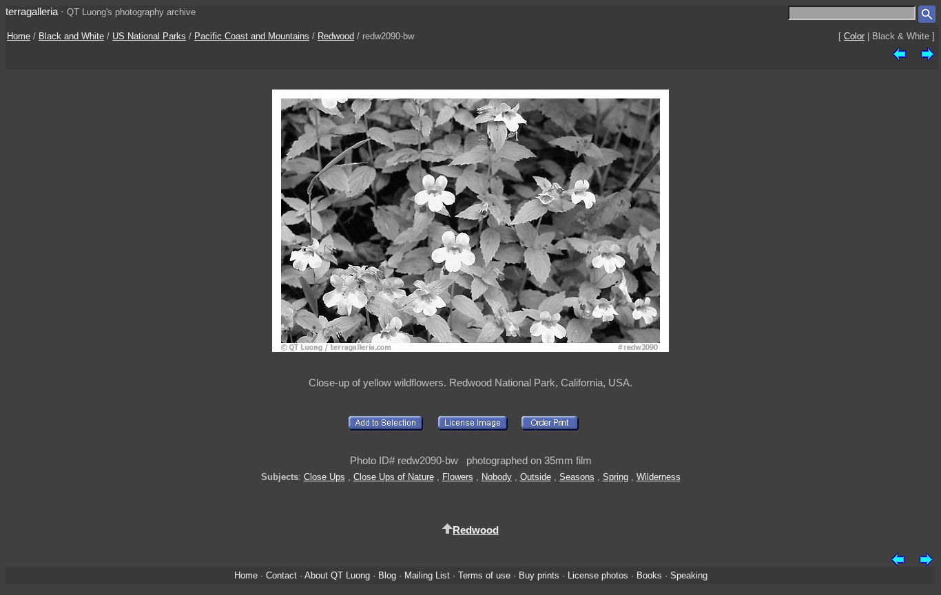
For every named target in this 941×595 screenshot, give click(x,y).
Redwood (336, 36)
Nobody (497, 477)
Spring (615, 477)
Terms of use (484, 575)
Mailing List (427, 575)
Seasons (576, 477)
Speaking (688, 575)
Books (649, 575)
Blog (387, 575)
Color (854, 36)
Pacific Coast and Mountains (251, 36)
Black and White (71, 36)
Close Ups (324, 477)
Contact (281, 575)
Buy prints (539, 575)
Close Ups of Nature (393, 477)
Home (18, 36)
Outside (535, 477)
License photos (598, 575)
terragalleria (32, 11)
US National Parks (149, 36)
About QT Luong (337, 575)
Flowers (457, 477)
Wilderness (659, 477)
